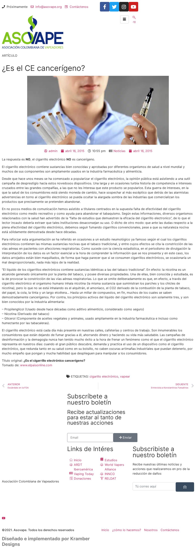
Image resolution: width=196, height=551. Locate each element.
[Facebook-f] (104, 6)
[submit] (185, 487)
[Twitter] (114, 6)
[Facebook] (32, 492)
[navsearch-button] (134, 17)
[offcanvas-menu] (134, 22)
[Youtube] (133, 6)
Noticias (119, 151)
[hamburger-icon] (124, 19)
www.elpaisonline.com (36, 365)
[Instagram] (124, 6)
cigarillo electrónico (104, 376)
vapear (125, 376)
